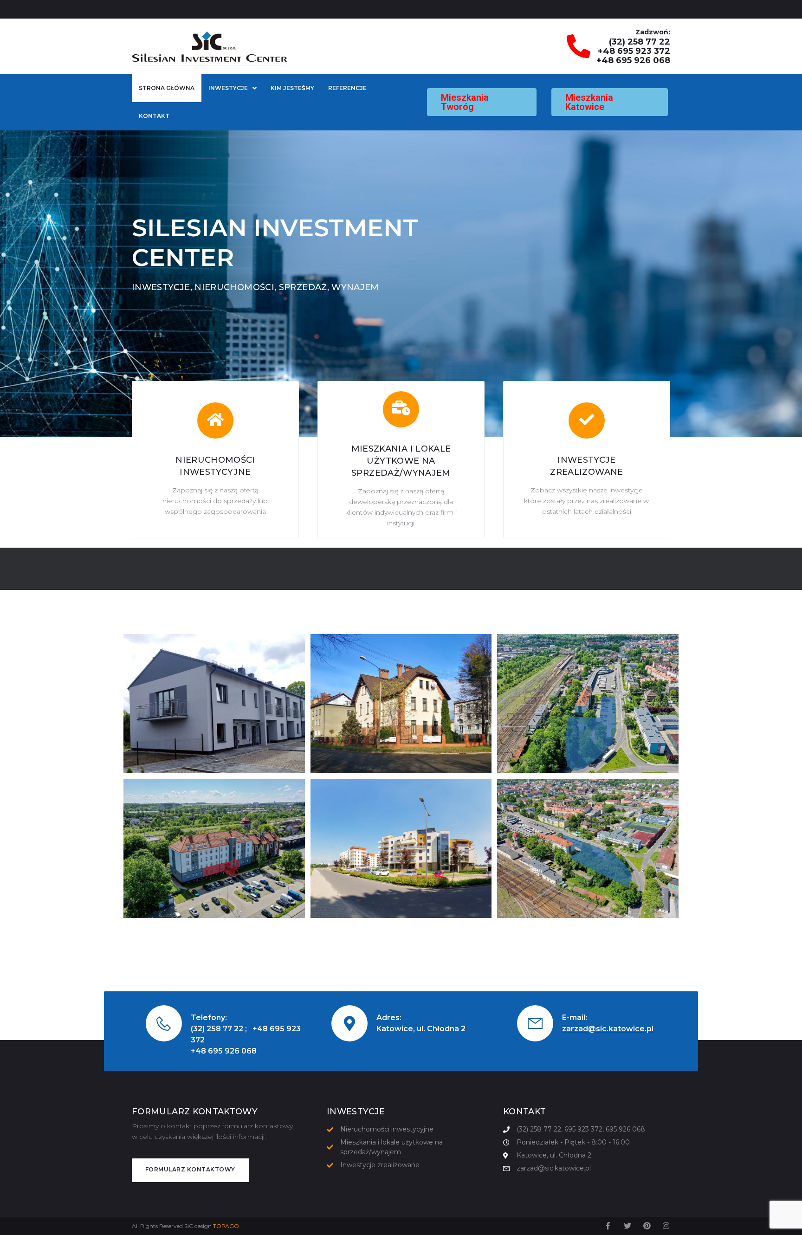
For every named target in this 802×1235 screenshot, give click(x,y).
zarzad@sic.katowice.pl (607, 1028)
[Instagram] (666, 1226)
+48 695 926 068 (633, 60)
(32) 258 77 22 (639, 41)
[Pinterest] (647, 1226)
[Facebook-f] (608, 1226)
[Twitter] (627, 1226)
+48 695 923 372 (634, 51)
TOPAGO (226, 1225)
